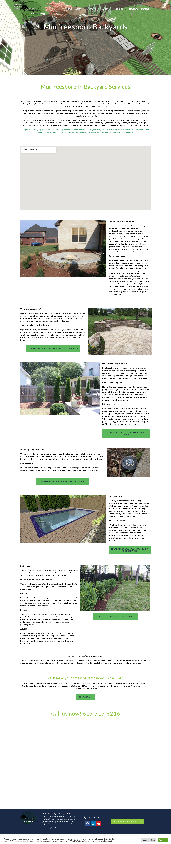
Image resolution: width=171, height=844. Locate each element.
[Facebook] (87, 823)
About (78, 9)
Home (69, 9)
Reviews (133, 9)
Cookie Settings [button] (149, 840)
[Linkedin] (93, 823)
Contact (145, 9)
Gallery (105, 9)
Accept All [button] (163, 840)
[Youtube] (98, 823)
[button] (23, 252)
